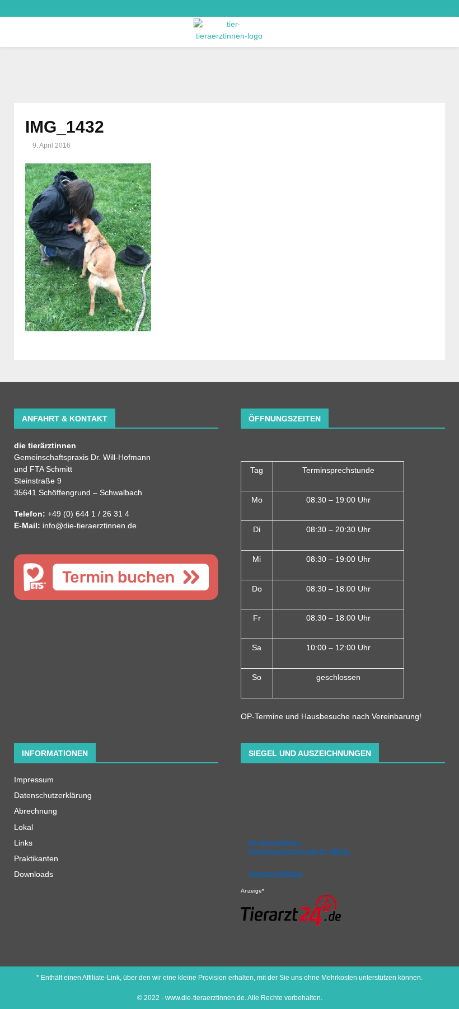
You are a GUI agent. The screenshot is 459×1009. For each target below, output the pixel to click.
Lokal (23, 827)
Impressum (34, 779)
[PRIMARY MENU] (15, 32)
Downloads (33, 874)
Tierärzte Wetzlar (276, 873)
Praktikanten (36, 858)
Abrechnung (35, 810)
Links (23, 842)
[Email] (23, 8)
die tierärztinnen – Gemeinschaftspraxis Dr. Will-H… (302, 847)
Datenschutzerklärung (53, 795)
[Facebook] (11, 8)
